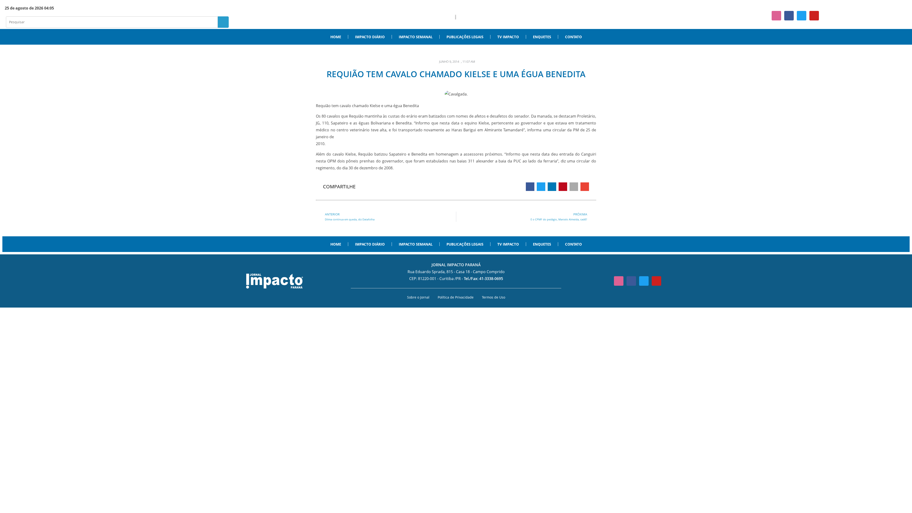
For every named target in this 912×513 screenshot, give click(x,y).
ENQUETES (542, 36)
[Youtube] (814, 15)
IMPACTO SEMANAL (415, 36)
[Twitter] (801, 15)
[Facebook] (789, 15)
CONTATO (573, 36)
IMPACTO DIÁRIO (370, 36)
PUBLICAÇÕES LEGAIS (464, 36)
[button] (530, 186)
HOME (335, 36)
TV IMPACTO (508, 36)
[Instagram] (776, 15)
